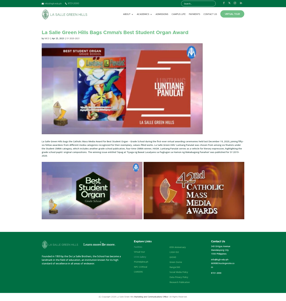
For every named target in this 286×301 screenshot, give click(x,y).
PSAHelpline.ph (141, 261)
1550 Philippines (219, 253)
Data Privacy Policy (179, 277)
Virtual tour (139, 251)
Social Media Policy (179, 272)
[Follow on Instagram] (235, 3)
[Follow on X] (229, 3)
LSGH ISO (174, 252)
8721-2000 (216, 273)
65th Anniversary (178, 247)
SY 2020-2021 (73, 38)
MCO (47, 38)
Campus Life (179, 14)
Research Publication (180, 282)
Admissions (162, 14)
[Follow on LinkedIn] (240, 3)
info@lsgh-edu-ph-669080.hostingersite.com (222, 263)
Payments (194, 14)
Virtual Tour (232, 14)
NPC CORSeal (140, 266)
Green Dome (176, 262)
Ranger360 (175, 267)
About (126, 14)
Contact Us (210, 14)
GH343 (173, 257)
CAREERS (138, 271)
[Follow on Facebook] (224, 3)
